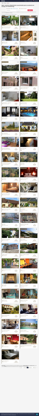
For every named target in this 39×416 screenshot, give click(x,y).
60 (29, 367)
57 (24, 367)
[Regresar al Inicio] (3, 1)
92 (33, 367)
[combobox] (11, 10)
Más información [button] (14, 414)
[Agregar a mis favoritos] (18, 16)
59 (27, 367)
